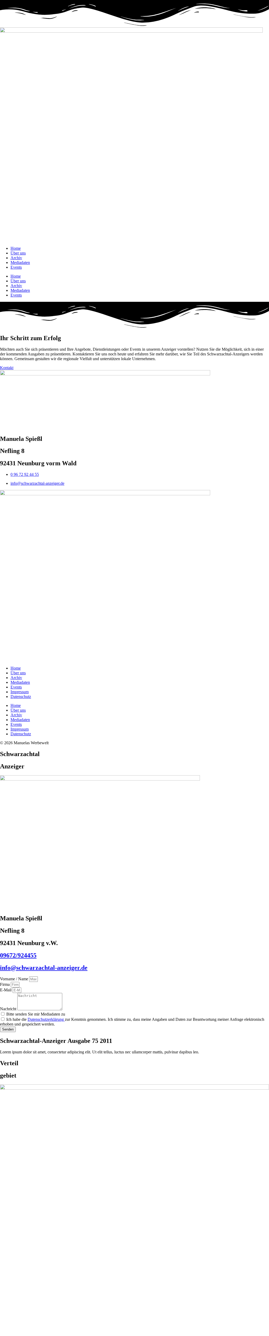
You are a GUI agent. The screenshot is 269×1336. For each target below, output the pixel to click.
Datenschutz (21, 696)
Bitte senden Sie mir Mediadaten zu (35, 1014)
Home (16, 248)
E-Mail (6, 990)
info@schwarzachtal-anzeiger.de (43, 967)
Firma (5, 984)
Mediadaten (20, 262)
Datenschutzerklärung (46, 1019)
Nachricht (8, 1009)
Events (16, 267)
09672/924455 (18, 955)
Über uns (18, 253)
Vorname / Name (14, 979)
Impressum (20, 692)
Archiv (16, 258)
